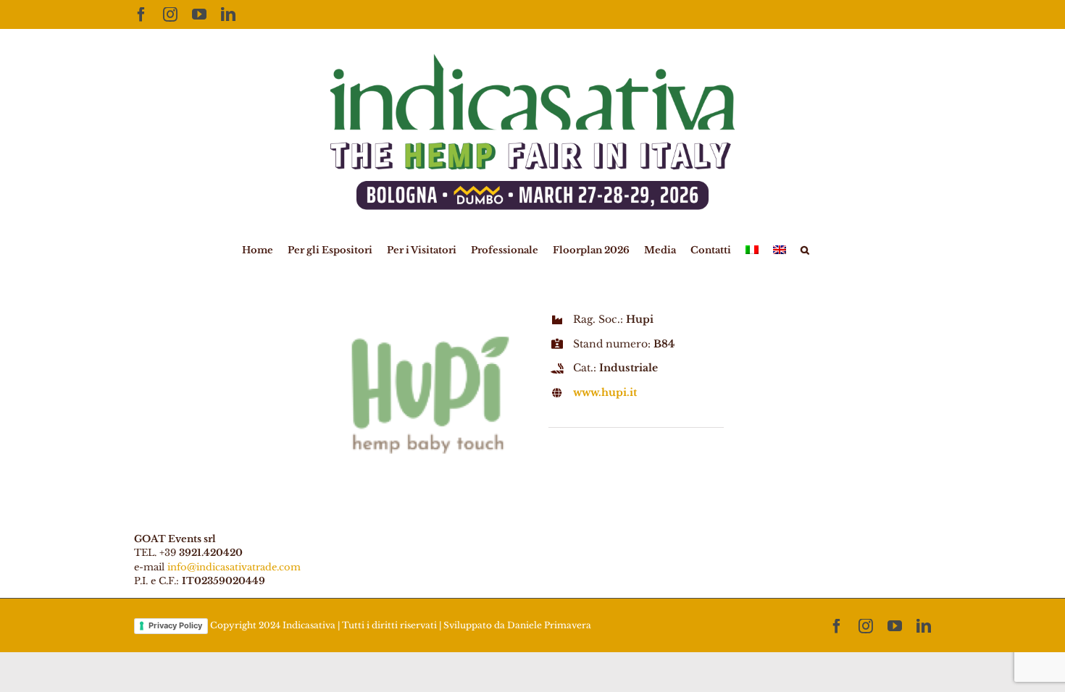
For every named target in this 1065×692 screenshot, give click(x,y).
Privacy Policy (175, 625)
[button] (805, 249)
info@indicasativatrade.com (234, 567)
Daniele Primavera (549, 625)
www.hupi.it (605, 392)
